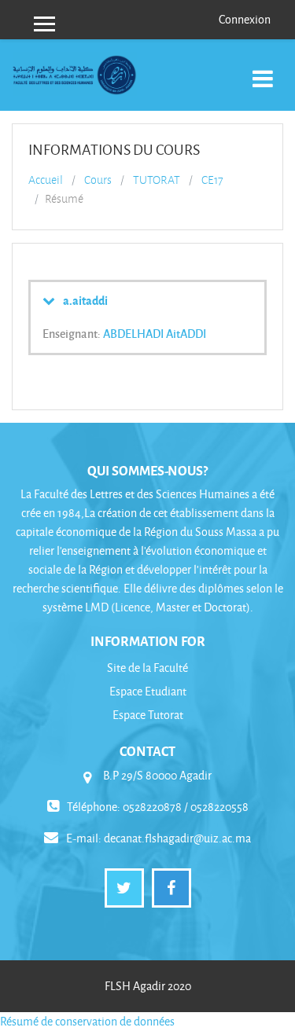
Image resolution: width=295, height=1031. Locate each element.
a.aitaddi (85, 300)
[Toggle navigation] (262, 70)
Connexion (245, 19)
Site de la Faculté (147, 667)
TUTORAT (156, 180)
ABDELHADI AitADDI (154, 333)
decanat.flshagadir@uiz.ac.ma (177, 838)
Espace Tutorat (147, 714)
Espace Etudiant (147, 691)
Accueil (45, 180)
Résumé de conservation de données (87, 1021)
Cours (98, 180)
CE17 (212, 180)
